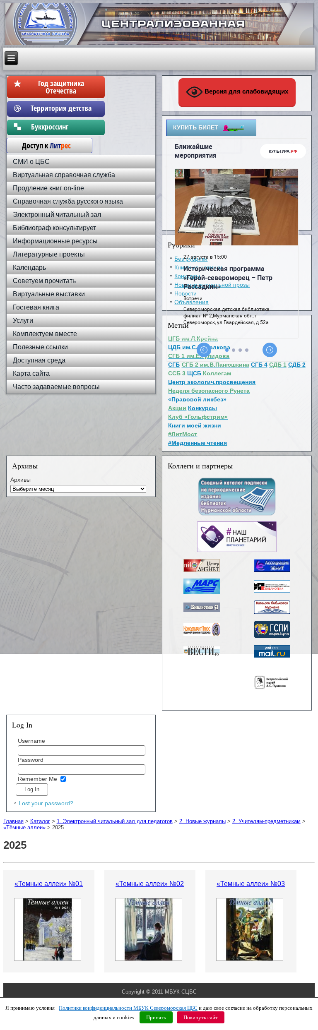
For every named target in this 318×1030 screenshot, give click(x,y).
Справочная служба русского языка (68, 201)
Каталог (40, 821)
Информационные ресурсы (55, 241)
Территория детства (61, 108)
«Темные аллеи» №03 (251, 883)
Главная (13, 821)
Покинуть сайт (200, 1017)
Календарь (29, 267)
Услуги (23, 320)
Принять (156, 1017)
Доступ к (42, 145)
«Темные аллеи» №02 (150, 883)
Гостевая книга (36, 307)
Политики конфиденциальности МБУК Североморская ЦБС (128, 1008)
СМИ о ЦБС (31, 161)
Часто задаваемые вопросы (56, 386)
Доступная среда (39, 360)
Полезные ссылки (40, 347)
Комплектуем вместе (45, 333)
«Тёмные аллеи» (24, 827)
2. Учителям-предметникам (266, 821)
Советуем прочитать (44, 280)
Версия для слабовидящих (245, 91)
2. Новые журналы (202, 821)
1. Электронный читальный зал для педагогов (115, 821)
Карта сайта (31, 373)
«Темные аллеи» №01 (48, 883)
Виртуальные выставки (49, 294)
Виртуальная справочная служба (64, 174)
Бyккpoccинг (61, 127)
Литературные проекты (49, 254)
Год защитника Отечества (61, 87)
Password (30, 759)
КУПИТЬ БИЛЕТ (195, 127)
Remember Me (37, 779)
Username (31, 740)
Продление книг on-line (48, 188)
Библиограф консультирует (54, 227)
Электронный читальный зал (57, 214)
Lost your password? (46, 803)
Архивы (20, 479)
